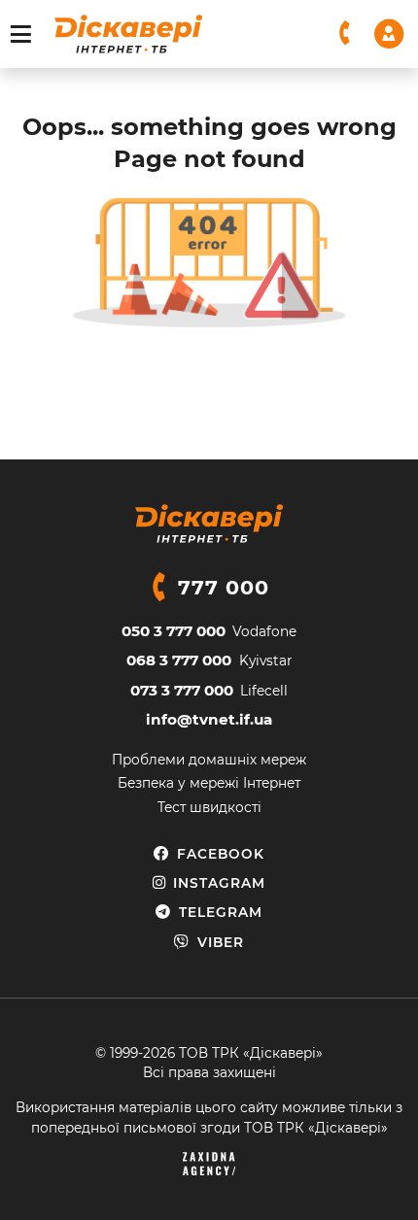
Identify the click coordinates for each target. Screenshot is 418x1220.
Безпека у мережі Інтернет (209, 783)
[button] (345, 33)
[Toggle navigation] (21, 34)
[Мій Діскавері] (388, 32)
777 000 (223, 587)
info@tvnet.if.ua (209, 719)
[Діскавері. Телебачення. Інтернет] (128, 34)
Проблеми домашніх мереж (209, 759)
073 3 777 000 (181, 690)
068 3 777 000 (178, 660)
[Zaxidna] (208, 1163)
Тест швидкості (209, 807)
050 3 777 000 (174, 631)
